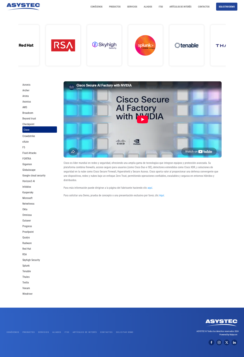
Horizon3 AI (28, 181)
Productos (115, 6)
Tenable (26, 271)
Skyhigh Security (31, 260)
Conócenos (96, 6)
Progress (27, 226)
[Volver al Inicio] (23, 6)
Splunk (26, 265)
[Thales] (204, 45)
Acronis (26, 84)
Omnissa (27, 215)
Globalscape (29, 169)
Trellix (25, 282)
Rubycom (233, 334)
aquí (150, 187)
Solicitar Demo (227, 6)
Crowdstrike (28, 136)
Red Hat (26, 248)
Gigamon (27, 164)
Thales (26, 276)
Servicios (132, 6)
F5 (23, 147)
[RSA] (40, 45)
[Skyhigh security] (81, 45)
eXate (25, 141)
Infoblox (26, 186)
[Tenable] (163, 45)
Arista (25, 96)
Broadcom (27, 112)
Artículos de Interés (180, 6)
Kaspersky (27, 192)
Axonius (26, 101)
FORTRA (26, 158)
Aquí (161, 195)
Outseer (26, 220)
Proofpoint (28, 231)
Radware (27, 243)
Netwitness (28, 203)
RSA (24, 254)
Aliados (148, 6)
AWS (24, 107)
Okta (24, 209)
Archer (25, 90)
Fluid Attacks (29, 153)
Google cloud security (33, 175)
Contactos (203, 6)
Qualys (26, 237)
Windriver (27, 293)
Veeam (26, 288)
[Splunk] (122, 45)
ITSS (161, 6)
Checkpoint (28, 124)
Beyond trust (29, 118)
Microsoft (27, 198)
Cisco (26, 129)
